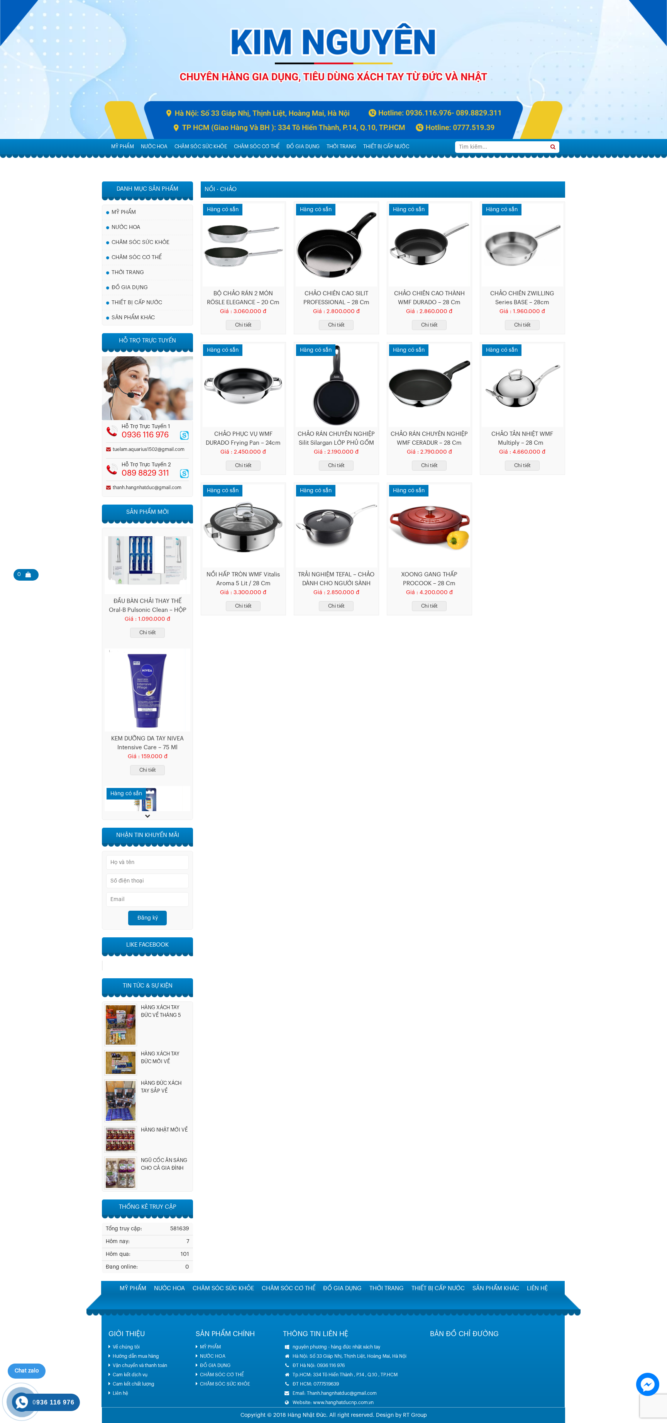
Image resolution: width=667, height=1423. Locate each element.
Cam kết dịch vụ (130, 1374)
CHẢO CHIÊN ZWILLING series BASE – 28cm (522, 298)
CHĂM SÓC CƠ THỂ (256, 146)
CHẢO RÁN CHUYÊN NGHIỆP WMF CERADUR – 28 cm (429, 438)
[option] (147, 601)
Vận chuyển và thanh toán (140, 1365)
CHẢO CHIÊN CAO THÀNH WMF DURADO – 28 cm (429, 298)
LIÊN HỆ (167, 161)
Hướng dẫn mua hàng (136, 1356)
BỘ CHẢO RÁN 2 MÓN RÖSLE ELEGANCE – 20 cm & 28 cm (243, 299)
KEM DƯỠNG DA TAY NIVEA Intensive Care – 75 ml (147, 631)
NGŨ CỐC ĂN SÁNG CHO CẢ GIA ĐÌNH (164, 1164)
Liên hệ (120, 1393)
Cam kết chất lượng (133, 1384)
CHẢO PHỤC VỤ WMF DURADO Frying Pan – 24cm (243, 438)
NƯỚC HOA (154, 146)
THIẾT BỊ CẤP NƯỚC (386, 146)
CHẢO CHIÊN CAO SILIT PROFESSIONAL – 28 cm (336, 298)
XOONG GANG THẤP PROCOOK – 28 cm (429, 579)
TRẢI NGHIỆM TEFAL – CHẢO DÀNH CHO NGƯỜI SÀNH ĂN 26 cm (336, 580)
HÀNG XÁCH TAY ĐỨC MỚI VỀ (160, 1057)
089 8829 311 (145, 473)
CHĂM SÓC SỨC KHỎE (200, 146)
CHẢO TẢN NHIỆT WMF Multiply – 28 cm (522, 438)
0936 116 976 (145, 435)
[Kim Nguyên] (333, 69)
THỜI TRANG (341, 146)
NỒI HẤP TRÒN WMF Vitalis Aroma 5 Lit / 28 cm (243, 579)
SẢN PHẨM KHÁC (131, 161)
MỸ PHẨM (122, 146)
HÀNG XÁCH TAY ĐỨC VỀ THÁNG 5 (161, 1011)
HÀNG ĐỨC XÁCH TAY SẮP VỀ (161, 1087)
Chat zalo (27, 1371)
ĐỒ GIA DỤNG (303, 146)
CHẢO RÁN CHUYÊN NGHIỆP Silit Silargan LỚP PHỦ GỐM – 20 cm (336, 439)
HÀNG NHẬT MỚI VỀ (164, 1129)
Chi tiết (243, 324)
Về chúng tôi (126, 1347)
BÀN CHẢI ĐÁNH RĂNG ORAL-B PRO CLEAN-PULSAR (147, 768)
